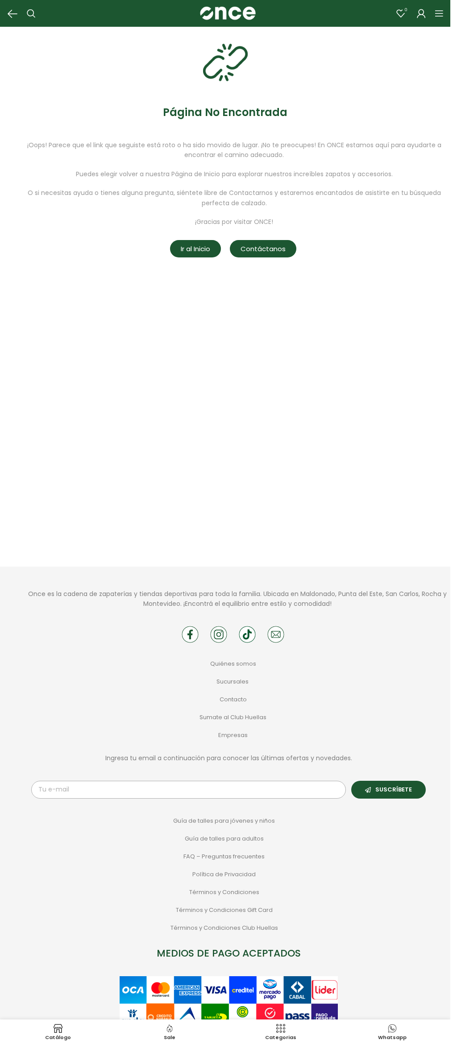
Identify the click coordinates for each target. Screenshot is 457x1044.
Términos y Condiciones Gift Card (224, 910)
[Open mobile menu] (439, 13)
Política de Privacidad (224, 874)
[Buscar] (31, 13)
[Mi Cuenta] (421, 13)
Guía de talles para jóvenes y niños (224, 820)
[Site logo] (227, 12)
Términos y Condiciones (224, 892)
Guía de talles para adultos (224, 838)
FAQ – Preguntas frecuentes (224, 856)
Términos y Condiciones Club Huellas (224, 928)
